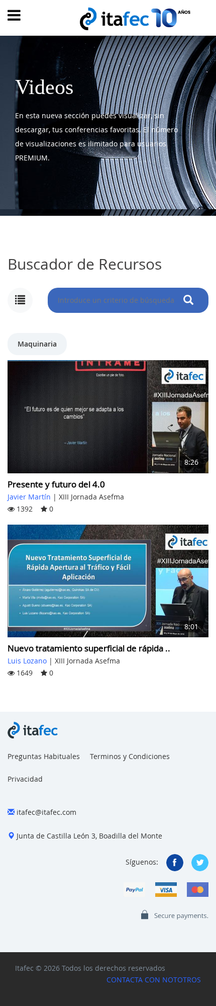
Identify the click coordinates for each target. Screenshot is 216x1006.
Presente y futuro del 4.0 (56, 484)
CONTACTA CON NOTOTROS (153, 979)
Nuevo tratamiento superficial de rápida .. (89, 648)
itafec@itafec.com (46, 812)
